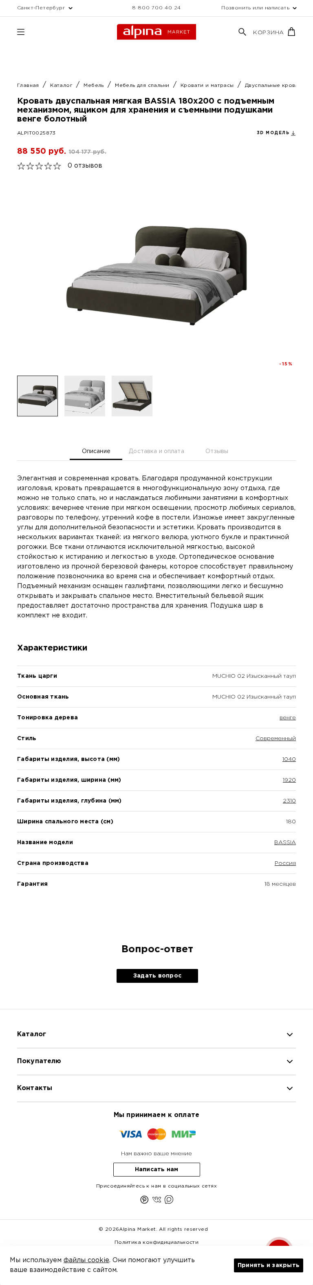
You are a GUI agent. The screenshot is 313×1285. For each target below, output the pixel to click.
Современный (276, 738)
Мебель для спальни (143, 85)
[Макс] (169, 1201)
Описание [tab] (96, 451)
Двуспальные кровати (275, 85)
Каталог (62, 85)
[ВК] (156, 1201)
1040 (289, 759)
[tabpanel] (156, 695)
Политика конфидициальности (156, 1242)
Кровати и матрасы (208, 85)
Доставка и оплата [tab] (156, 451)
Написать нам (157, 1169)
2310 (289, 800)
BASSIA (285, 842)
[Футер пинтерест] (144, 1201)
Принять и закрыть (269, 1265)
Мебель (95, 85)
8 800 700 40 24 (156, 8)
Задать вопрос (157, 975)
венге (288, 717)
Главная (29, 85)
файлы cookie (86, 1260)
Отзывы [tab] (216, 451)
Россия (285, 863)
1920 (289, 780)
